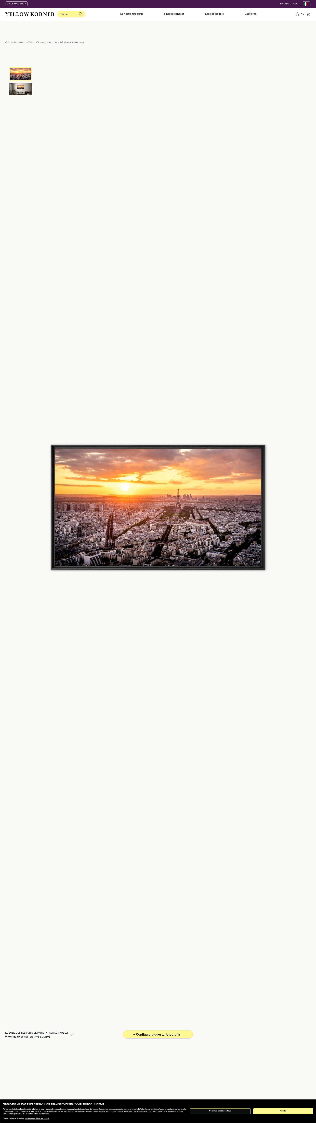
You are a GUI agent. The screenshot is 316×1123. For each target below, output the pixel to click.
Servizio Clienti (289, 4)
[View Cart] (308, 14)
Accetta (283, 1111)
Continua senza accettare (220, 1111)
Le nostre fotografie (131, 14)
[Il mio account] (297, 14)
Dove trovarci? (16, 4)
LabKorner (251, 14)
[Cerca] (80, 14)
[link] (30, 14)
